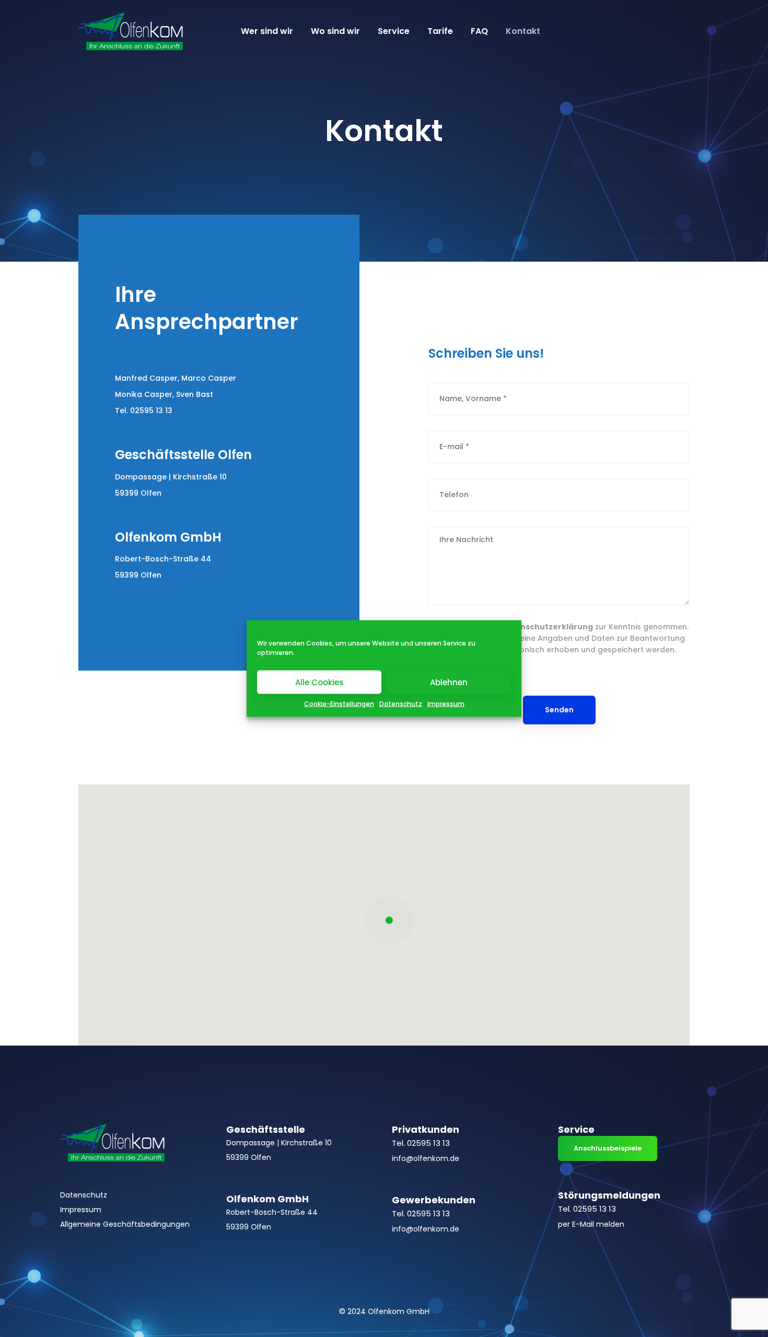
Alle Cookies (319, 681)
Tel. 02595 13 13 (143, 410)
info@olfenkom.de (425, 1158)
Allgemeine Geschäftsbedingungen (125, 1224)
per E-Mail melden (591, 1224)
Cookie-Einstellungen (339, 703)
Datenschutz (400, 703)
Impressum (445, 703)
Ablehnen (449, 681)
